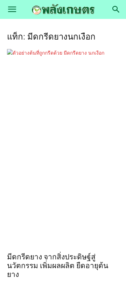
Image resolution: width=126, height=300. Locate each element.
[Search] (116, 9)
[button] (12, 9)
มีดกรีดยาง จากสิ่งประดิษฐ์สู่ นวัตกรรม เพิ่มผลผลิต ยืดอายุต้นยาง (57, 266)
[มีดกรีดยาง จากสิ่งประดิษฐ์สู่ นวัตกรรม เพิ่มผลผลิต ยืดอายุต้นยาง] (63, 148)
